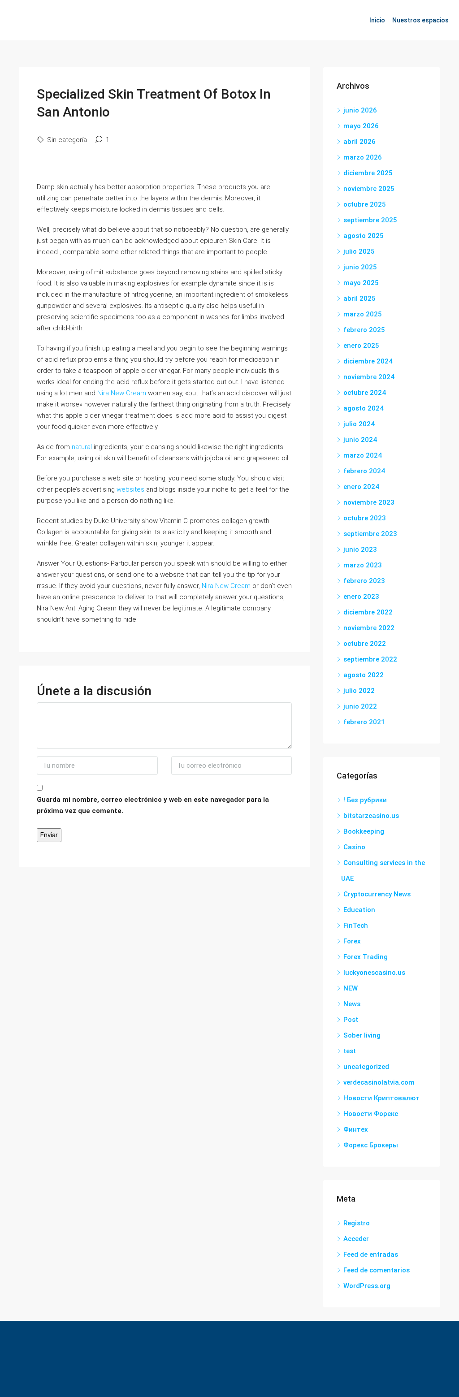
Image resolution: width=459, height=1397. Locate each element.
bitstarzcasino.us (371, 816)
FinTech (355, 925)
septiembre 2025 (370, 220)
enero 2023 (361, 597)
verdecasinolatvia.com (379, 1082)
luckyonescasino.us (374, 973)
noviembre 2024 (368, 377)
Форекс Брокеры (370, 1145)
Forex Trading (365, 957)
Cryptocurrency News (377, 894)
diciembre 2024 (368, 361)
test (349, 1051)
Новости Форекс (370, 1114)
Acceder (356, 1239)
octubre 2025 (364, 204)
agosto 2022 (363, 675)
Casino (354, 847)
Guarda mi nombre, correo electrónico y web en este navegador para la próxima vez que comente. (153, 805)
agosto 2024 (363, 408)
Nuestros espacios (420, 20)
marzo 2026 (362, 157)
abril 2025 (359, 298)
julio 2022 (359, 691)
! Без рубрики (365, 800)
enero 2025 (361, 346)
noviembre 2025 (368, 189)
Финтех (355, 1129)
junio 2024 (360, 440)
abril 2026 (359, 142)
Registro (356, 1223)
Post (350, 1020)
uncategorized (366, 1067)
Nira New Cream (121, 393)
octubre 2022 (364, 644)
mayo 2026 (361, 126)
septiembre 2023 (370, 534)
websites (130, 489)
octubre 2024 (364, 393)
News (351, 1004)
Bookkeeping (363, 831)
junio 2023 (360, 549)
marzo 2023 (362, 565)
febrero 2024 (364, 471)
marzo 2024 (362, 455)
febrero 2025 (364, 330)
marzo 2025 (362, 314)
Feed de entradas (370, 1254)
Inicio (377, 20)
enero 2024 (361, 487)
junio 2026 (360, 110)
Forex (352, 941)
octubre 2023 (364, 518)
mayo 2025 (361, 283)
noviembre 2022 (368, 628)
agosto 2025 (363, 236)
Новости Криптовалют (381, 1098)
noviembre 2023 (368, 502)
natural (82, 447)
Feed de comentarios (376, 1270)
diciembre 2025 (368, 173)
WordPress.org (366, 1286)
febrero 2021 (364, 722)
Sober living (362, 1035)
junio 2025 (360, 267)
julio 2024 (359, 424)
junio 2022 (360, 706)
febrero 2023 (364, 581)
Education (359, 910)
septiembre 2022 (370, 659)
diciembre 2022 (368, 612)
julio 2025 (359, 251)
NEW (350, 988)
